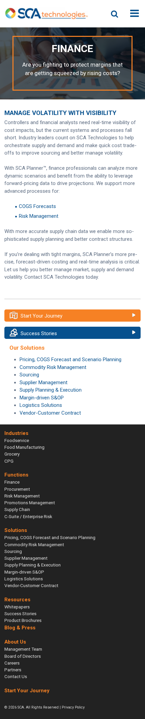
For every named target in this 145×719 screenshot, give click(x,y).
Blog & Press (19, 628)
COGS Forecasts (37, 206)
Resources (17, 600)
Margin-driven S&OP (42, 398)
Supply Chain (17, 509)
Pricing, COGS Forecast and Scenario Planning (70, 359)
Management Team (23, 649)
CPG (8, 461)
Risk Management (38, 216)
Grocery (12, 454)
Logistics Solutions (41, 405)
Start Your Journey (41, 316)
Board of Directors (22, 656)
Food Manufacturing (24, 447)
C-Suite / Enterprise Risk (28, 516)
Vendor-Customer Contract (50, 413)
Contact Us (15, 676)
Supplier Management (43, 382)
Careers (12, 663)
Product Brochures (22, 620)
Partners (12, 669)
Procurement (17, 489)
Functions (16, 475)
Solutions (15, 530)
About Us (15, 642)
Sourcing (29, 375)
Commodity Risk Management (53, 367)
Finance (12, 482)
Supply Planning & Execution (51, 390)
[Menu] (134, 13)
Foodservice (16, 440)
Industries (16, 433)
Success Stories (39, 333)
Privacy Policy (73, 707)
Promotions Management (29, 502)
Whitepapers (17, 606)
